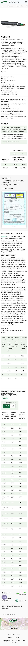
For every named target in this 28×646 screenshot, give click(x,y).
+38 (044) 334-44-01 (13, 2)
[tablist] (5, 398)
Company (10, 637)
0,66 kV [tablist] (6, 406)
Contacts (17, 637)
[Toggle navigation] (26, 2)
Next (24, 210)
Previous (3, 210)
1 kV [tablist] (13, 406)
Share (4, 71)
